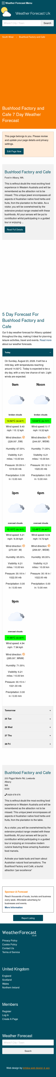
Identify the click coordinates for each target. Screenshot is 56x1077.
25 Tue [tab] (8, 718)
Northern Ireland (10, 987)
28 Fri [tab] (8, 743)
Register (6, 1011)
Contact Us (8, 948)
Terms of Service (11, 952)
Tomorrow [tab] (10, 710)
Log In (5, 1015)
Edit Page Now (14, 151)
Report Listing (28, 918)
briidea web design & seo (36, 1068)
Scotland (7, 979)
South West (7, 36)
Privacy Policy (9, 940)
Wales (5, 983)
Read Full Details (15, 229)
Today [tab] (7, 352)
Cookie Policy (9, 944)
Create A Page (10, 1019)
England (6, 976)
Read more (46, 340)
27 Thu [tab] (8, 735)
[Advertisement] (28, 75)
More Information (14, 907)
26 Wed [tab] (8, 727)
